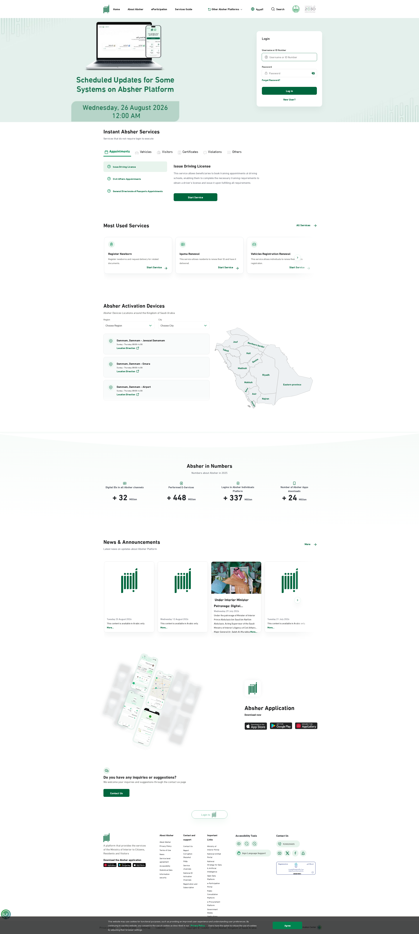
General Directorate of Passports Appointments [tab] (138, 191)
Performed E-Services (181, 487)
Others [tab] (237, 151)
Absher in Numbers (209, 465)
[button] (156, 344)
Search (280, 9)
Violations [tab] (215, 151)
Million (133, 499)
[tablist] (209, 151)
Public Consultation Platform (212, 894)
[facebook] (295, 853)
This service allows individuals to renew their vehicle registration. (277, 261)
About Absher (135, 9)
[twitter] (287, 853)
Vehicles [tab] (146, 151)
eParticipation (159, 9)
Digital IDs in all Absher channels (125, 487)
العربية (259, 9)
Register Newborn (120, 254)
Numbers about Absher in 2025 (209, 472)
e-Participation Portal (213, 884)
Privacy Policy (166, 846)
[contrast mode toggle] (239, 844)
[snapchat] (303, 853)
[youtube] (280, 853)
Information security (165, 875)
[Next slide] (297, 257)
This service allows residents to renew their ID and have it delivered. (208, 261)
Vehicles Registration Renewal (270, 254)
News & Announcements (131, 541)
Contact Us (116, 793)
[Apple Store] (256, 726)
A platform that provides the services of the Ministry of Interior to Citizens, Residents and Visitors (124, 849)
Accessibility (165, 865)
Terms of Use (165, 850)
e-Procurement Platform (213, 903)
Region (106, 319)
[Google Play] (281, 726)
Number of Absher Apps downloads (294, 487)
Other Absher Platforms (225, 9)
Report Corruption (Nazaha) (187, 853)
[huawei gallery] (306, 726)
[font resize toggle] (247, 844)
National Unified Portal (214, 855)
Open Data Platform (211, 877)
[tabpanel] (209, 181)
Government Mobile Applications (212, 912)
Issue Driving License (192, 165)
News (162, 854)
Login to (205, 814)
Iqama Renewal (190, 254)
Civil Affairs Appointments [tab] (127, 179)
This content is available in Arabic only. (126, 625)
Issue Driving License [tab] (124, 167)
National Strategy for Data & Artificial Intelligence (214, 866)
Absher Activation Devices (134, 305)
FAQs (185, 861)
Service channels (187, 866)
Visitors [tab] (167, 151)
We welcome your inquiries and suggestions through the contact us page (136, 782)
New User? (289, 99)
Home (116, 9)
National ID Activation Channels (187, 876)
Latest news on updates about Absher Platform (130, 548)
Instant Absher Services (131, 131)
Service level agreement (165, 859)
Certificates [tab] (190, 151)
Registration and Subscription (190, 885)
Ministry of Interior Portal (213, 847)
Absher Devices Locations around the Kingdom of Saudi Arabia (139, 313)
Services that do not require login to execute (128, 138)
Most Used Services (126, 225)
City (160, 319)
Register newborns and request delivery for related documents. (133, 261)
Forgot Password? (271, 80)
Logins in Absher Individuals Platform (237, 487)
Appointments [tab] (119, 151)
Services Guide (183, 9)
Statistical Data (166, 870)
